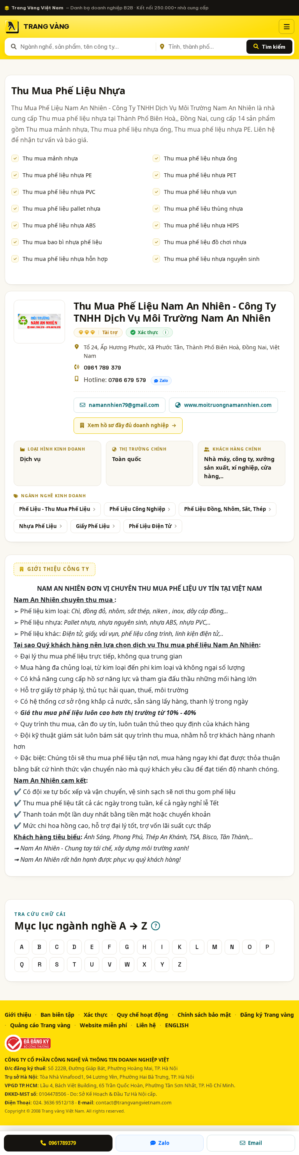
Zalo (164, 380)
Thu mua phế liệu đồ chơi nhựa (205, 242)
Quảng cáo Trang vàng (40, 1025)
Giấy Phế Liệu (93, 526)
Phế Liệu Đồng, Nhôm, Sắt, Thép (225, 508)
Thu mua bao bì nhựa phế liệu (62, 242)
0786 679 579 (127, 380)
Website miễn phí (103, 1025)
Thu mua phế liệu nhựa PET (200, 175)
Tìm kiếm (273, 46)
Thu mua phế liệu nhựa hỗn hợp (65, 258)
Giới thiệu (18, 1014)
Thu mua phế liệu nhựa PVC (59, 191)
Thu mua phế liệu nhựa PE (57, 175)
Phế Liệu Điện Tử (150, 526)
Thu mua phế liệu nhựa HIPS (201, 225)
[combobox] (86, 46)
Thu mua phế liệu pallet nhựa (61, 208)
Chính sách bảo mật (204, 1014)
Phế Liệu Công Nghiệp (137, 508)
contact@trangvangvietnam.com (134, 1102)
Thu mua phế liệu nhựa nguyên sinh (212, 258)
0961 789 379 (102, 367)
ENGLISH (177, 1025)
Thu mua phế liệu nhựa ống (200, 158)
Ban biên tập (57, 1014)
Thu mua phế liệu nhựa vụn (200, 191)
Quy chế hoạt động (142, 1014)
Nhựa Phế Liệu (38, 526)
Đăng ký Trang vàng (267, 1014)
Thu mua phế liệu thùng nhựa (203, 208)
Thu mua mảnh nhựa (50, 158)
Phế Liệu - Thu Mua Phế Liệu (54, 508)
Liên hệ (146, 1025)
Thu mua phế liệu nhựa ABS (59, 225)
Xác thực (95, 1014)
